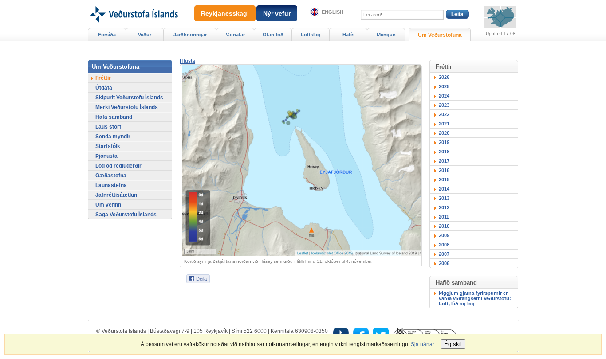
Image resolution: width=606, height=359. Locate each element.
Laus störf (108, 127)
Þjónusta (106, 156)
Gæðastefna (110, 175)
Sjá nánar (422, 344)
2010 (444, 226)
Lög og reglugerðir (118, 166)
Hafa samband (113, 117)
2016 (444, 170)
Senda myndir (112, 136)
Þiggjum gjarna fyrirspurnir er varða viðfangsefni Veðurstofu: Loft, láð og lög (475, 298)
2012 (444, 207)
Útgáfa (103, 88)
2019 (444, 142)
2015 (444, 179)
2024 (444, 95)
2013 (444, 198)
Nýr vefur (277, 13)
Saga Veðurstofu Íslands (126, 214)
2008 (444, 244)
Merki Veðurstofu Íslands (126, 107)
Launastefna (111, 185)
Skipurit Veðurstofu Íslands (129, 97)
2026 (444, 77)
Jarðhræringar (190, 34)
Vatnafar (235, 34)
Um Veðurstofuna (440, 35)
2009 (444, 235)
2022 (444, 114)
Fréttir (103, 78)
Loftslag (310, 34)
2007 (444, 254)
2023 (444, 105)
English (332, 12)
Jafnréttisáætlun (116, 195)
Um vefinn (108, 205)
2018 (444, 151)
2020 (444, 133)
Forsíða (107, 34)
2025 (444, 86)
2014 (444, 188)
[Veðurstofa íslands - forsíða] (133, 3)
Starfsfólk (107, 146)
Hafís (348, 34)
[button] (187, 61)
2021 (444, 123)
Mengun (386, 34)
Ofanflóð (273, 34)
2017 (444, 161)
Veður (144, 34)
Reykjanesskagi (225, 13)
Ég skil (453, 344)
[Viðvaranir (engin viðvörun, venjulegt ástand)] (500, 17)
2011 (444, 216)
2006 (444, 263)
